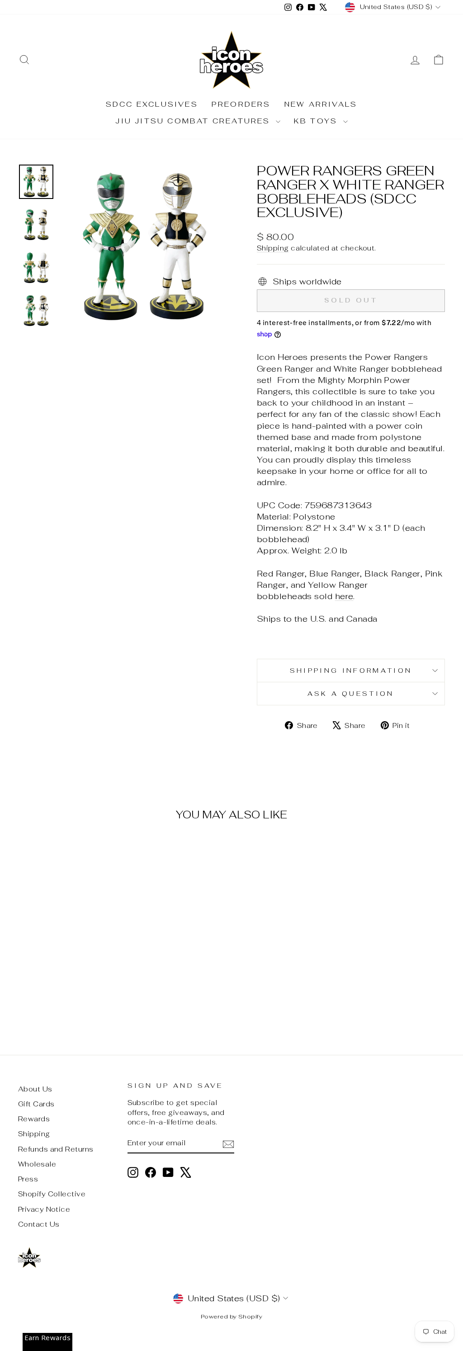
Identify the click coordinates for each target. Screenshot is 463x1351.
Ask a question (350, 693)
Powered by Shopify (231, 1316)
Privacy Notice (44, 1209)
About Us (35, 1089)
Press (28, 1179)
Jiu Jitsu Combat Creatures (194, 121)
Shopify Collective (51, 1194)
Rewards (34, 1119)
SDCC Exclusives (152, 104)
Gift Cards (36, 1104)
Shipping (273, 248)
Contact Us (39, 1224)
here (344, 596)
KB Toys (317, 121)
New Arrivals (320, 104)
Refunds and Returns (56, 1149)
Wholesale (37, 1164)
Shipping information (351, 670)
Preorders (241, 104)
